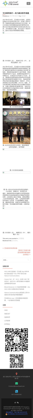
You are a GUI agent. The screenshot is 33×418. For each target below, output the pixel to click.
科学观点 (7, 324)
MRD (6, 310)
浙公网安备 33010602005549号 (17, 414)
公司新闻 (21, 238)
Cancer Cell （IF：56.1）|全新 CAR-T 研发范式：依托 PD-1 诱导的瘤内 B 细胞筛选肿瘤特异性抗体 (17, 281)
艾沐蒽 (23, 16)
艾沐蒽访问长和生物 (10, 248)
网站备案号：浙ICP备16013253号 (16, 412)
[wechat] (18, 402)
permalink (14, 240)
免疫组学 (7, 317)
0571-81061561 (17, 394)
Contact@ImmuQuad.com (17, 386)
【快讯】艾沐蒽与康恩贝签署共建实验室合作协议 (24, 252)
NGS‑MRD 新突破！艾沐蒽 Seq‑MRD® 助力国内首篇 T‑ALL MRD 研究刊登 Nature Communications (16, 274)
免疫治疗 (7, 313)
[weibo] (15, 402)
